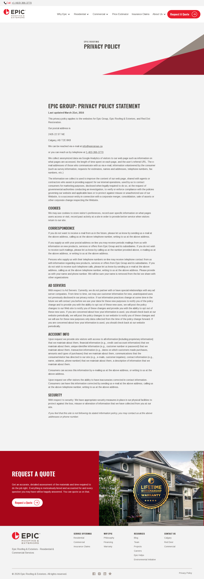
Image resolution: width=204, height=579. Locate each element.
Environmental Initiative (145, 559)
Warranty (108, 546)
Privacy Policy (185, 573)
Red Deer (168, 542)
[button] (63, 14)
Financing (108, 542)
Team (136, 542)
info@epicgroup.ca (92, 146)
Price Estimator (120, 14)
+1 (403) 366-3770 (22, 3)
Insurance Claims (140, 14)
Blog (136, 538)
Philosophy (109, 538)
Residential (79, 538)
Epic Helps (139, 555)
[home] (15, 14)
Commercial (79, 542)
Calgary (168, 538)
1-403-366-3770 (94, 152)
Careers (138, 551)
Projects (138, 546)
